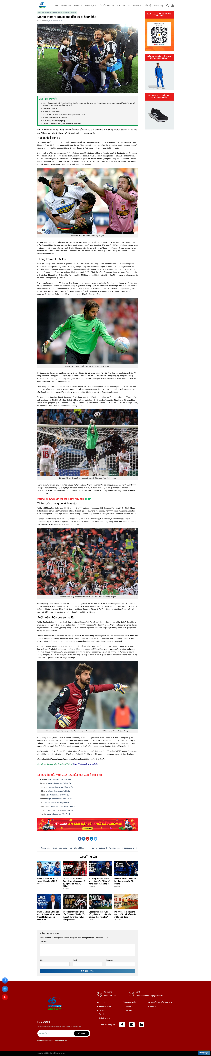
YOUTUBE (121, 5)
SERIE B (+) (89, 5)
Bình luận (43, 941)
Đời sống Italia (104, 1018)
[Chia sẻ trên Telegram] (95, 839)
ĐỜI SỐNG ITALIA (106, 5)
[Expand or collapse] (135, 99)
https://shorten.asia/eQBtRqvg (60, 791)
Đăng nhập (203, 1053)
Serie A (73, 12)
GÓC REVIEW (134, 5)
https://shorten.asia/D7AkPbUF (58, 795)
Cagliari (41, 12)
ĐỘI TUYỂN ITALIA (63, 5)
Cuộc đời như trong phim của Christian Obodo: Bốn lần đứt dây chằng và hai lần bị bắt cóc (74, 916)
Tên (41, 960)
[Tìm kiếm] (167, 5)
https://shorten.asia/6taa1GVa (61, 787)
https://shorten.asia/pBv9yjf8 (59, 783)
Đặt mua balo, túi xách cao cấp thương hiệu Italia (64, 498)
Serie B (102, 1014)
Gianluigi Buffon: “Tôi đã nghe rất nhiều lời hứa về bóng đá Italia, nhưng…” (99, 881)
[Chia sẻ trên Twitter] (83, 839)
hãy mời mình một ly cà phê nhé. (85, 764)
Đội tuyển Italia (105, 1006)
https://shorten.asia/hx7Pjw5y (63, 806)
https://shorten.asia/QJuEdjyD (58, 814)
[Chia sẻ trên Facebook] (80, 839)
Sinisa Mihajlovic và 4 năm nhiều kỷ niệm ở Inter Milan (62, 848)
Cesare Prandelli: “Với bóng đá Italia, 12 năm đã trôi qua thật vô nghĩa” (100, 914)
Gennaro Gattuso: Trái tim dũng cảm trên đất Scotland (113, 848)
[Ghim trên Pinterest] (87, 839)
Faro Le (59, 21)
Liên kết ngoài (57, 12)
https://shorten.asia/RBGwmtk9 (59, 799)
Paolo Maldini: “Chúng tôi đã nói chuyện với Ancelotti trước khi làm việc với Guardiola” (48, 916)
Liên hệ (153, 1006)
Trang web (109, 960)
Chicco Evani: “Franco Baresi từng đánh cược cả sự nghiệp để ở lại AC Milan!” (74, 882)
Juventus (48, 12)
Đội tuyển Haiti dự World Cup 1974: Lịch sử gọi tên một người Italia (125, 914)
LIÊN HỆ (147, 5)
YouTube (128, 1010)
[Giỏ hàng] (172, 5)
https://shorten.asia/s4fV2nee (59, 779)
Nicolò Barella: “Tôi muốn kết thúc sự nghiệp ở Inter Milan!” (125, 881)
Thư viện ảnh (130, 1006)
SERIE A (77, 5)
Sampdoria (66, 12)
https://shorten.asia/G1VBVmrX (60, 810)
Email (75, 960)
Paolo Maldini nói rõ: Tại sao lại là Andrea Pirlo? (47, 879)
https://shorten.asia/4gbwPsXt (57, 803)
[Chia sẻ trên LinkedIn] (91, 839)
